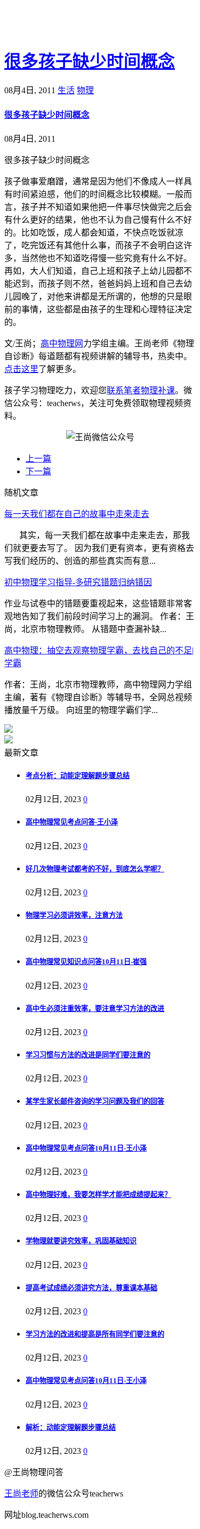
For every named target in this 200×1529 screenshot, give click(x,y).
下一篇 (38, 471)
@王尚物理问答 (63, 25)
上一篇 (38, 458)
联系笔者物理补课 (141, 390)
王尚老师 (21, 1493)
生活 (66, 90)
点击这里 (21, 369)
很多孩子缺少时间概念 (89, 61)
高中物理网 (62, 343)
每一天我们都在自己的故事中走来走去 (76, 514)
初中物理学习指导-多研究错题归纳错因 (78, 582)
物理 (85, 90)
